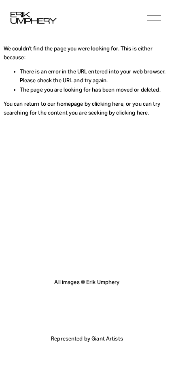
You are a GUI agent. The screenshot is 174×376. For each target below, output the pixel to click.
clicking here (107, 103)
